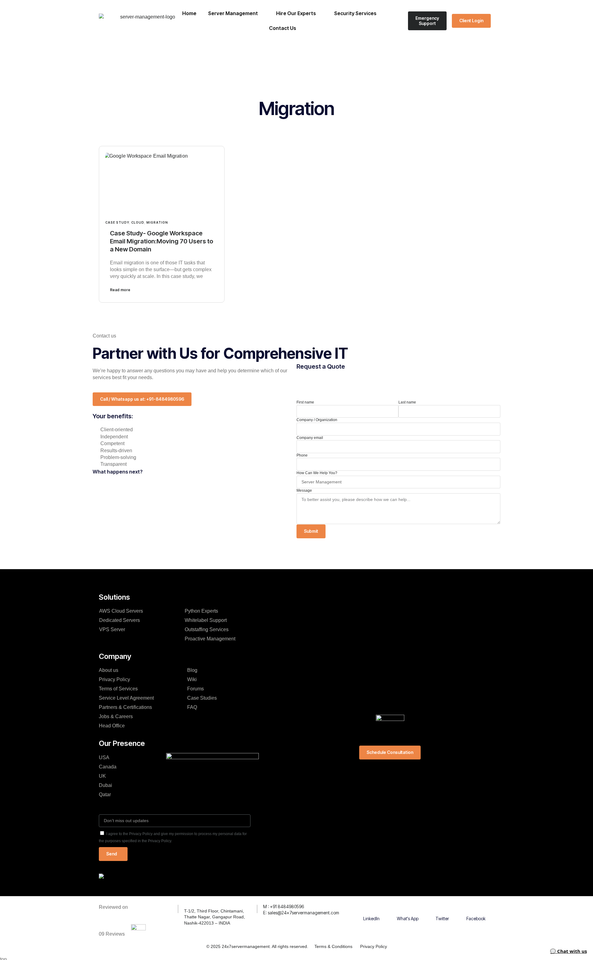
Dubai (105, 785)
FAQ (192, 707)
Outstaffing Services (207, 629)
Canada (107, 766)
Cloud (137, 222)
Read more (120, 290)
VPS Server (112, 629)
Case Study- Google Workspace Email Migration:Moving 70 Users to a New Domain (161, 241)
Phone (302, 455)
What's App (407, 918)
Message (304, 490)
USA (104, 757)
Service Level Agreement (126, 698)
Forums (195, 688)
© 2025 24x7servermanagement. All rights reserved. (257, 946)
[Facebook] (476, 907)
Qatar (105, 794)
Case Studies (202, 698)
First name (305, 402)
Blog (192, 670)
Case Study (117, 222)
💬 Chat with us (568, 951)
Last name (407, 402)
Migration (157, 222)
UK (102, 776)
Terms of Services (118, 688)
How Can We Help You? (316, 473)
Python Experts (204, 611)
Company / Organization (316, 420)
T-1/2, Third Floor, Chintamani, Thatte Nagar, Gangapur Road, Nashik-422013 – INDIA (214, 916)
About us (108, 670)
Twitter (442, 918)
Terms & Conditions (333, 946)
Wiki (192, 679)
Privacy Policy (114, 679)
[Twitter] (442, 907)
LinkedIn (371, 918)
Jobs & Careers (116, 716)
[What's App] (407, 907)
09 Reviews (112, 934)
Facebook (476, 918)
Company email (309, 438)
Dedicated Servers (119, 620)
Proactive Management (210, 638)
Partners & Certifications (125, 707)
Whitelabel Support (206, 620)
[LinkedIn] (371, 907)
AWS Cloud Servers (121, 611)
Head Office (112, 725)
